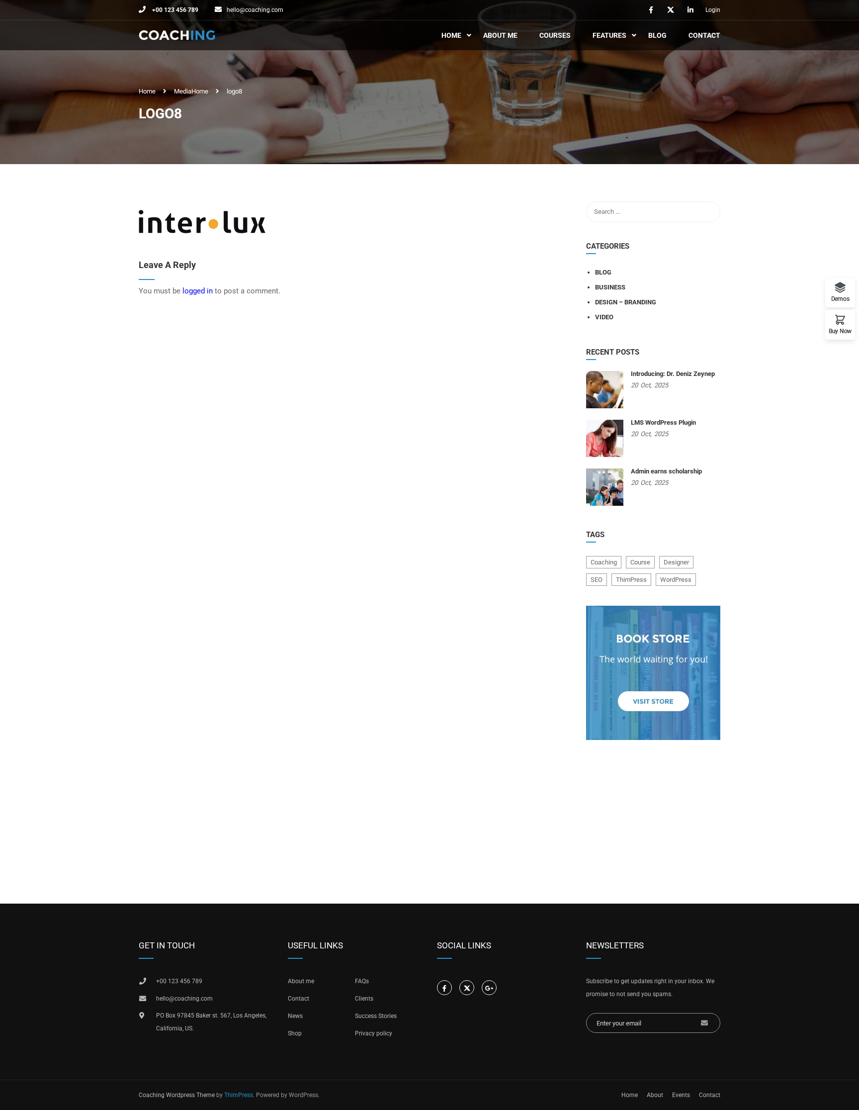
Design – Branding (625, 302)
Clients (364, 998)
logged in (197, 290)
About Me (500, 35)
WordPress (675, 579)
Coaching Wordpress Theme (177, 1095)
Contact (704, 35)
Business (610, 287)
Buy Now (840, 331)
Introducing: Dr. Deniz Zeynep (673, 373)
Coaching (604, 562)
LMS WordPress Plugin (663, 422)
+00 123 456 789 (174, 9)
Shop (295, 1033)
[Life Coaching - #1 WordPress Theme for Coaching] (177, 35)
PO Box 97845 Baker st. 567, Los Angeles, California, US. (211, 1022)
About (655, 1095)
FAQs (362, 981)
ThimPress (631, 579)
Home (451, 35)
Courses (555, 35)
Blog (657, 35)
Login (712, 9)
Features (609, 35)
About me (301, 981)
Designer (676, 562)
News (295, 1016)
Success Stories (376, 1016)
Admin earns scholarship (666, 471)
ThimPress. (239, 1095)
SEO (596, 579)
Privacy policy (373, 1033)
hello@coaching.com (255, 9)
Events (681, 1095)
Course (640, 562)
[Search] (707, 211)
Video (604, 317)
